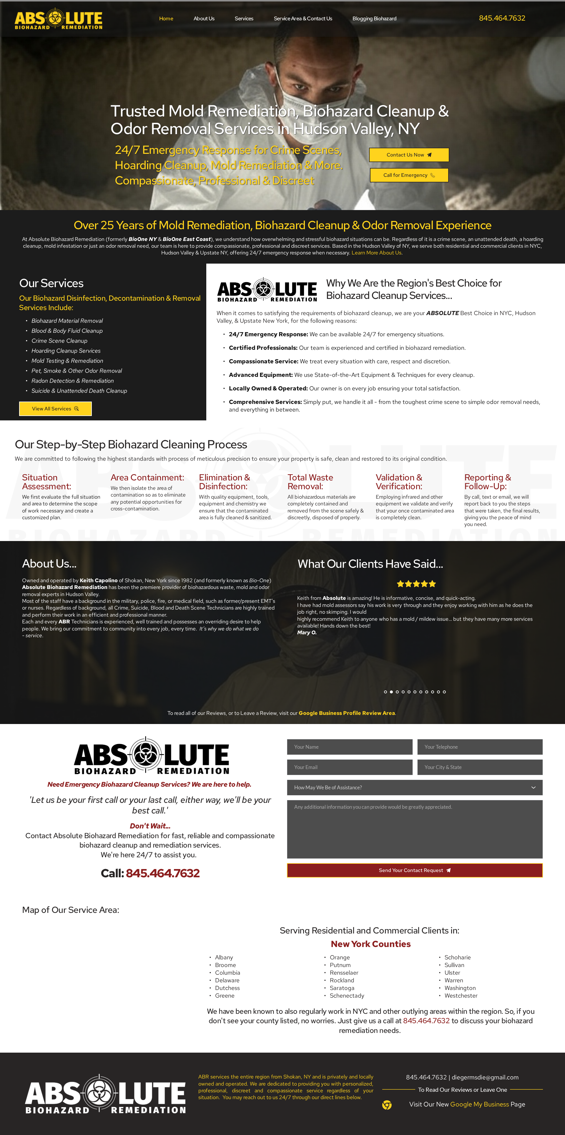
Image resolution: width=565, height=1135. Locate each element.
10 (438, 691)
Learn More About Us (376, 252)
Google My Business (479, 1104)
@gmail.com (502, 1077)
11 (444, 691)
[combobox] (415, 787)
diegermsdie (469, 1077)
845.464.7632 (426, 1021)
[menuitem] (166, 18)
